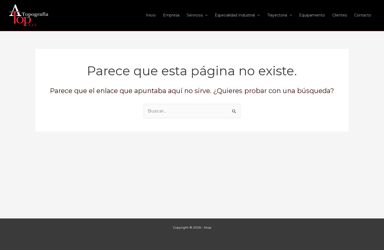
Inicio (151, 15)
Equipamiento (312, 15)
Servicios (195, 15)
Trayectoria (277, 15)
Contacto (362, 15)
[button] (205, 15)
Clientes (339, 15)
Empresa (171, 15)
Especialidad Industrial (235, 15)
